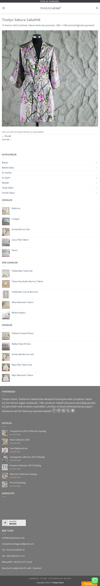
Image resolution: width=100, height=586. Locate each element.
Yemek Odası (8, 192)
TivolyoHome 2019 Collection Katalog (28, 431)
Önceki (6, 136)
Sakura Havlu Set (36, 25)
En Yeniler (7, 172)
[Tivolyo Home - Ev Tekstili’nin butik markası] (50, 8)
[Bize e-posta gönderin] (63, 410)
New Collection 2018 (20, 440)
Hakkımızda (34, 578)
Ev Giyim (6, 177)
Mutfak (5, 182)
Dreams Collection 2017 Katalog (25, 465)
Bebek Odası (8, 167)
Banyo (5, 162)
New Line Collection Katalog (23, 474)
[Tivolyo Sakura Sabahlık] (50, 78)
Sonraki (7, 139)
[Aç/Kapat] (96, 162)
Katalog (67, 578)
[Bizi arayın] (68, 410)
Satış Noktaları (55, 578)
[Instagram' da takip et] (59, 410)
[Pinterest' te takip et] (73, 410)
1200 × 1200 (61, 25)
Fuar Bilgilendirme (19, 448)
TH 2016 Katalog (18, 483)
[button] (3, 8)
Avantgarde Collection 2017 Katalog (27, 457)
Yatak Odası (7, 187)
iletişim (43, 578)
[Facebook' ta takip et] (54, 410)
